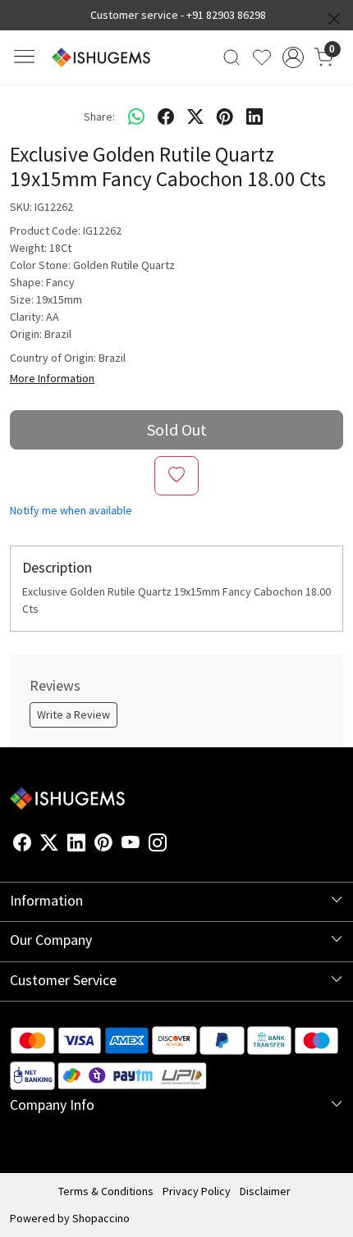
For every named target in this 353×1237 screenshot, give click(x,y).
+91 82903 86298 (226, 14)
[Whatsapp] (136, 116)
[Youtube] (130, 845)
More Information (52, 378)
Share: (99, 116)
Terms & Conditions (106, 1191)
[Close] (334, 19)
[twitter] (195, 116)
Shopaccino (101, 1218)
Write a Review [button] (73, 714)
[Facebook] (22, 845)
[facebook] (166, 116)
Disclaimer (265, 1191)
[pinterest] (225, 116)
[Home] (101, 57)
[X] (49, 845)
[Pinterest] (103, 845)
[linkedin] (254, 116)
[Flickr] (175, 845)
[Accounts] (293, 57)
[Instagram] (157, 845)
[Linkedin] (76, 845)
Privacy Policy (197, 1191)
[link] (232, 57)
